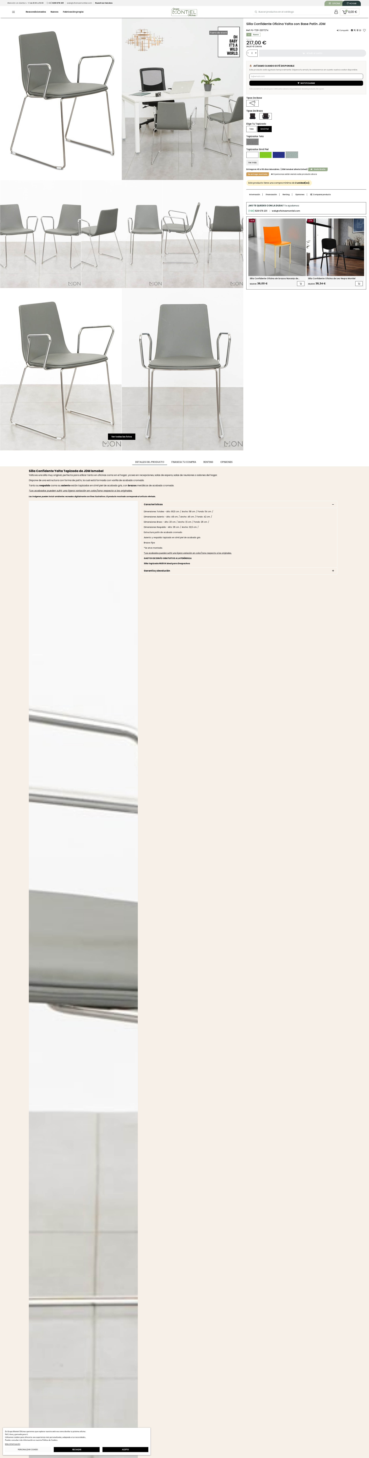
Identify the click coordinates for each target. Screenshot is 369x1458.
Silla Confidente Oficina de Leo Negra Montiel (273, 278)
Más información (12, 1444)
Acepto (125, 1449)
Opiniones (299, 194)
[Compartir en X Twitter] (355, 30)
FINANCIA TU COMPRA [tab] (183, 462)
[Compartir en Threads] (357, 30)
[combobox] (292, 12)
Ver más (252, 162)
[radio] (252, 103)
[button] (349, 12)
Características (153, 504)
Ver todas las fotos (121, 436)
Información (254, 194)
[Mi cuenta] (336, 12)
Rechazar (76, 1449)
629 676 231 (257, 210)
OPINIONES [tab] (226, 462)
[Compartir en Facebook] (352, 30)
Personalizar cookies (28, 1449)
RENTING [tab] (208, 462)
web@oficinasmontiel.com (286, 210)
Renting (286, 194)
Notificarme (308, 83)
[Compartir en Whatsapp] (360, 30)
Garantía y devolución (157, 570)
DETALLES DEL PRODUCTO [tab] (149, 462)
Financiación (271, 194)
